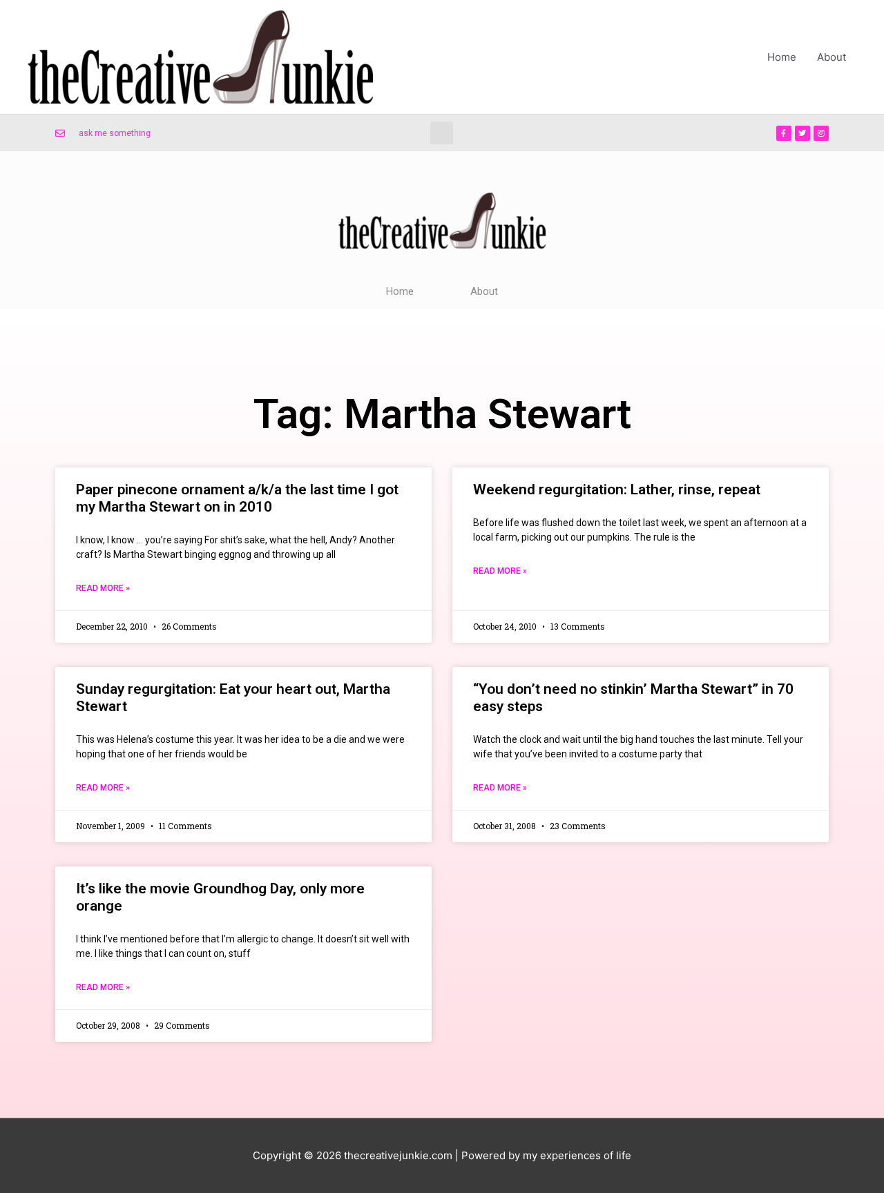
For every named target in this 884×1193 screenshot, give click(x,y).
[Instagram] (821, 133)
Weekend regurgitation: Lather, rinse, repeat (616, 489)
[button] (441, 133)
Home (781, 57)
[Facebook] (783, 133)
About (831, 57)
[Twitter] (802, 133)
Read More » (103, 588)
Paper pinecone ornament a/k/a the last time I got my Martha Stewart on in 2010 (237, 498)
